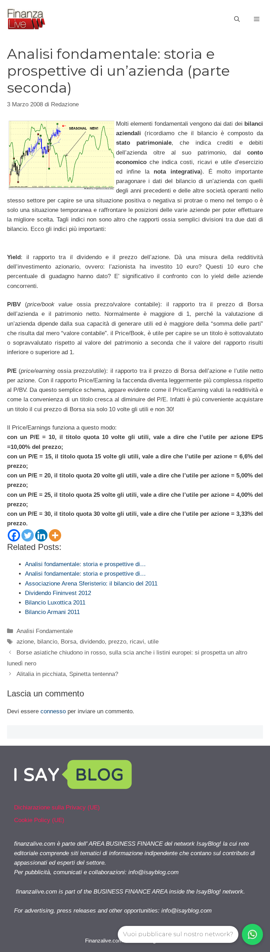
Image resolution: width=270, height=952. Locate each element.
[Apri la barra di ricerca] (237, 19)
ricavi (137, 641)
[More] (55, 535)
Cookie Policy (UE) (39, 820)
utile (153, 641)
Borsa (68, 641)
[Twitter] (27, 535)
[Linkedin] (41, 535)
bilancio (47, 641)
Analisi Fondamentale (45, 631)
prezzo (117, 641)
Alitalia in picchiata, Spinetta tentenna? (67, 674)
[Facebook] (14, 535)
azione (25, 641)
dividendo (92, 641)
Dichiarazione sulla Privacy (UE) (57, 807)
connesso (53, 711)
